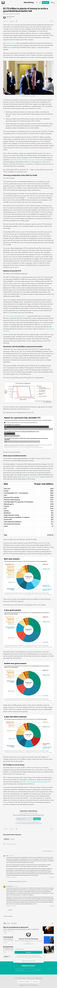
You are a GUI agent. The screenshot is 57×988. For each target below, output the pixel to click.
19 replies (10, 910)
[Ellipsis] (53, 855)
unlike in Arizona (11, 43)
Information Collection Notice (28, 957)
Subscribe (45, 2)
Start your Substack (25, 981)
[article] (28, 930)
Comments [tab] (6, 839)
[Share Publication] (40, 2)
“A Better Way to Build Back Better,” (16, 316)
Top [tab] (5, 923)
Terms (32, 978)
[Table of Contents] (2, 494)
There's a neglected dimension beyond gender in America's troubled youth (21, 929)
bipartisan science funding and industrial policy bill (35, 782)
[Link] (1, 175)
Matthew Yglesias (11, 16)
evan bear (8, 886)
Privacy (28, 978)
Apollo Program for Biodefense (31, 477)
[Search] (36, 2)
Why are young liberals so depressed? (15, 927)
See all (6, 956)
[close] (42, 933)
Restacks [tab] (12, 839)
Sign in (52, 2)
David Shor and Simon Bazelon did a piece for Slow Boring (27, 160)
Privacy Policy (39, 957)
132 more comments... (8, 916)
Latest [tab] (8, 923)
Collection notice (39, 978)
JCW (7, 855)
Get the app (35, 981)
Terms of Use (35, 955)
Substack (22, 985)
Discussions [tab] (13, 923)
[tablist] (9, 839)
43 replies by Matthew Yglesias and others (17, 881)
